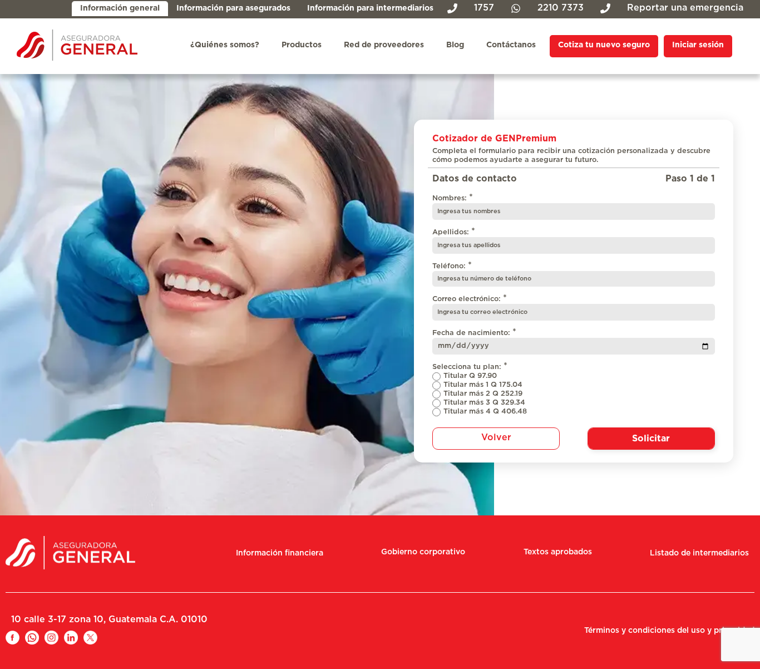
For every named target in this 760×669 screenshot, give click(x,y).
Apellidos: (453, 231)
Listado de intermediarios (699, 553)
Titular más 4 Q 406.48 (485, 411)
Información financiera (279, 553)
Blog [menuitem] (455, 45)
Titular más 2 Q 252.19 (482, 393)
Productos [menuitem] (302, 45)
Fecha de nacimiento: (474, 332)
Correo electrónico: (469, 298)
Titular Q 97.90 (470, 376)
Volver (496, 437)
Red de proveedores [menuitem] (384, 45)
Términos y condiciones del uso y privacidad (669, 630)
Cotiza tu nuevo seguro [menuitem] (604, 45)
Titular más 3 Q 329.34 (484, 402)
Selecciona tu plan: (469, 366)
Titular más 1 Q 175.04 (482, 384)
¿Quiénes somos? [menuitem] (224, 45)
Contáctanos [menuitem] (511, 45)
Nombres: (452, 197)
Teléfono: (452, 265)
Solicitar (651, 438)
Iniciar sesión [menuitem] (698, 45)
